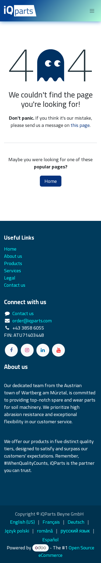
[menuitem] (22, 521)
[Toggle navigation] (92, 11)
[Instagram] (27, 350)
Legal (9, 277)
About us (13, 256)
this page (80, 125)
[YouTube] (58, 350)
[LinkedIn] (42, 350)
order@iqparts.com (32, 320)
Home (50, 181)
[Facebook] (11, 350)
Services (12, 270)
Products (13, 263)
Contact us (23, 313)
